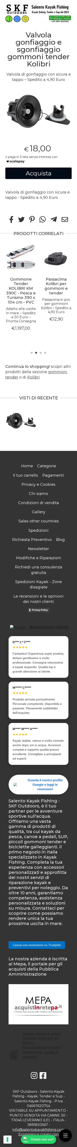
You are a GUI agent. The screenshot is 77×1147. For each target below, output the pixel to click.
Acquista (39, 173)
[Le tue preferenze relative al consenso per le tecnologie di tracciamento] (7, 1140)
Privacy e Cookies (38, 484)
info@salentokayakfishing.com (38, 1130)
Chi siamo (38, 493)
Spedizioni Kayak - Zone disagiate (38, 584)
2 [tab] (36, 352)
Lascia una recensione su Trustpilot (37, 945)
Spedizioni (38, 530)
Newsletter (38, 548)
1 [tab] (31, 352)
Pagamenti (53, 475)
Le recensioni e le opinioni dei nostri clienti (38, 599)
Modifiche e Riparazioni (38, 558)
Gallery (38, 512)
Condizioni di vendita (38, 502)
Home (27, 466)
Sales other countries (38, 521)
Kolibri (33, 377)
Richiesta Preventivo (32, 539)
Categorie (46, 466)
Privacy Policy (40, 609)
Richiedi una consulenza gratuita (38, 570)
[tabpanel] (38, 110)
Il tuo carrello (25, 475)
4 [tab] (45, 352)
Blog (60, 539)
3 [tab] (40, 352)
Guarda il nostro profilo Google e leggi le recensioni (45, 784)
